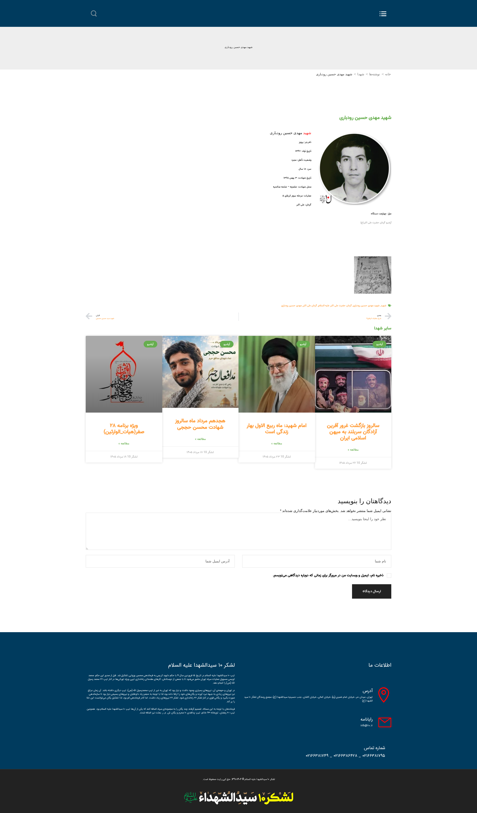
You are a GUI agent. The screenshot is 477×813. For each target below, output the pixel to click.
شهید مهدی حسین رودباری (366, 306)
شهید (383, 306)
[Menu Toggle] (383, 14)
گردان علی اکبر (310, 306)
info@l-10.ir (366, 726)
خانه (388, 74)
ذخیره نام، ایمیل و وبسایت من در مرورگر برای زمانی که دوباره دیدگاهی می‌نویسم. (328, 575)
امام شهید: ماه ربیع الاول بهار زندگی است (277, 428)
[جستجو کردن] (94, 14)
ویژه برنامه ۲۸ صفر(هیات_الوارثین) (124, 428)
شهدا (360, 74)
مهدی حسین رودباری (291, 306)
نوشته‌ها (374, 74)
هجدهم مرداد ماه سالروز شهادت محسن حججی (200, 424)
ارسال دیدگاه (371, 591)
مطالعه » (353, 449)
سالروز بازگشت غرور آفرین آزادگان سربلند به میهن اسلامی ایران (353, 431)
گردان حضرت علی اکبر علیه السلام (335, 306)
